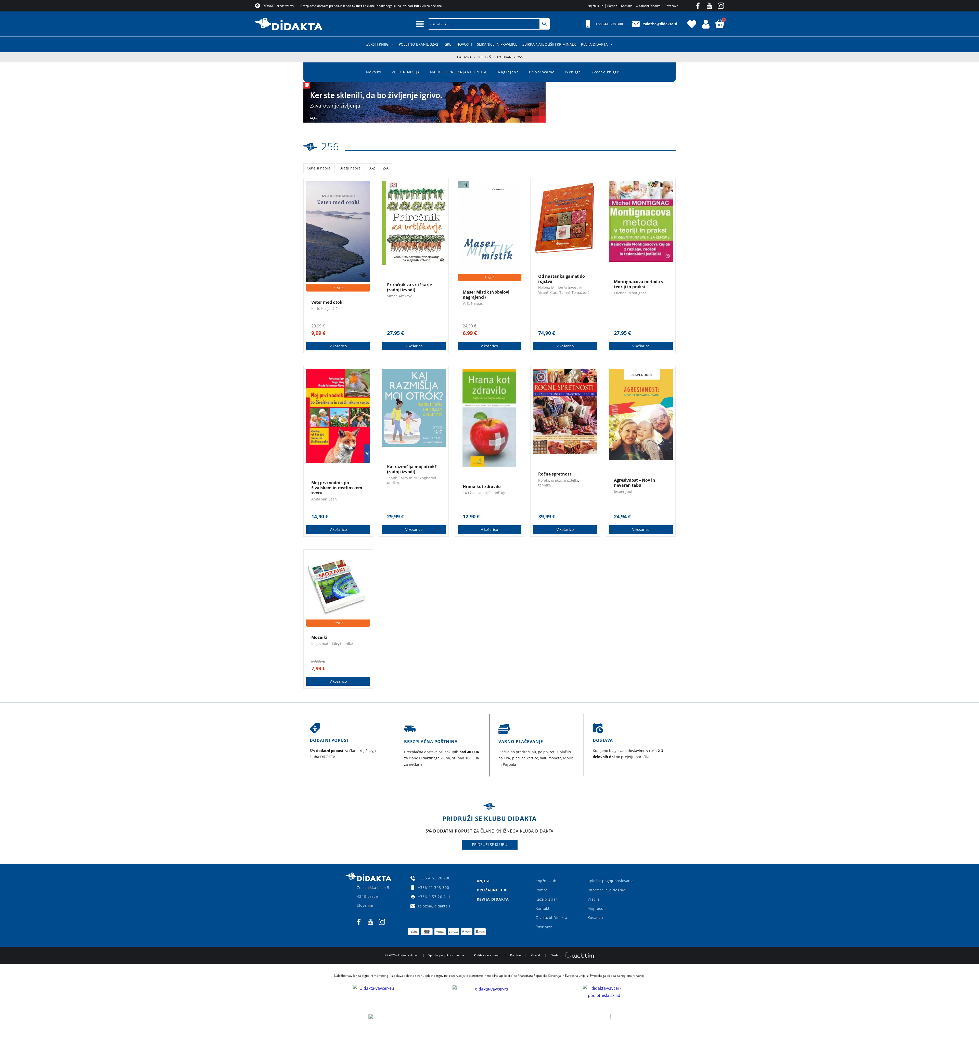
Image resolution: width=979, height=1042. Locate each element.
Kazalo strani (547, 899)
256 (330, 146)
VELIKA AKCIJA (406, 72)
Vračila (594, 899)
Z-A (386, 168)
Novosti (464, 44)
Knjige (484, 880)
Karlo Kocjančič (324, 308)
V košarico (338, 346)
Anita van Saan (324, 499)
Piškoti (535, 955)
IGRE (447, 44)
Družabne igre (493, 890)
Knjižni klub (546, 880)
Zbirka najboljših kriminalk (549, 44)
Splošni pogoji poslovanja (611, 880)
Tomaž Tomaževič (574, 292)
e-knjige (573, 72)
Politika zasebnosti (487, 955)
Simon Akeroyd (400, 296)
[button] (420, 24)
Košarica (595, 917)
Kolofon (515, 955)
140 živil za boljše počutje (484, 492)
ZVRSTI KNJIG (377, 44)
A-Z (372, 168)
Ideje (315, 643)
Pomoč (542, 890)
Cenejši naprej (319, 168)
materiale (330, 643)
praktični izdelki (564, 480)
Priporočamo (542, 72)
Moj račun (597, 908)
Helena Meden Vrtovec (557, 287)
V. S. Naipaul (473, 303)
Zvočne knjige (605, 72)
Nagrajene (508, 72)
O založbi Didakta (551, 917)
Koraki (543, 480)
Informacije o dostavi (607, 890)
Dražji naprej (350, 168)
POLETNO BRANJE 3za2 (418, 44)
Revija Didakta (594, 44)
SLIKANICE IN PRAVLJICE (497, 44)
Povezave (544, 926)
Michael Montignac (630, 293)
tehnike (544, 485)
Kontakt (543, 908)
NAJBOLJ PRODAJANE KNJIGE (459, 72)
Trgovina (464, 57)
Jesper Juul (623, 491)
